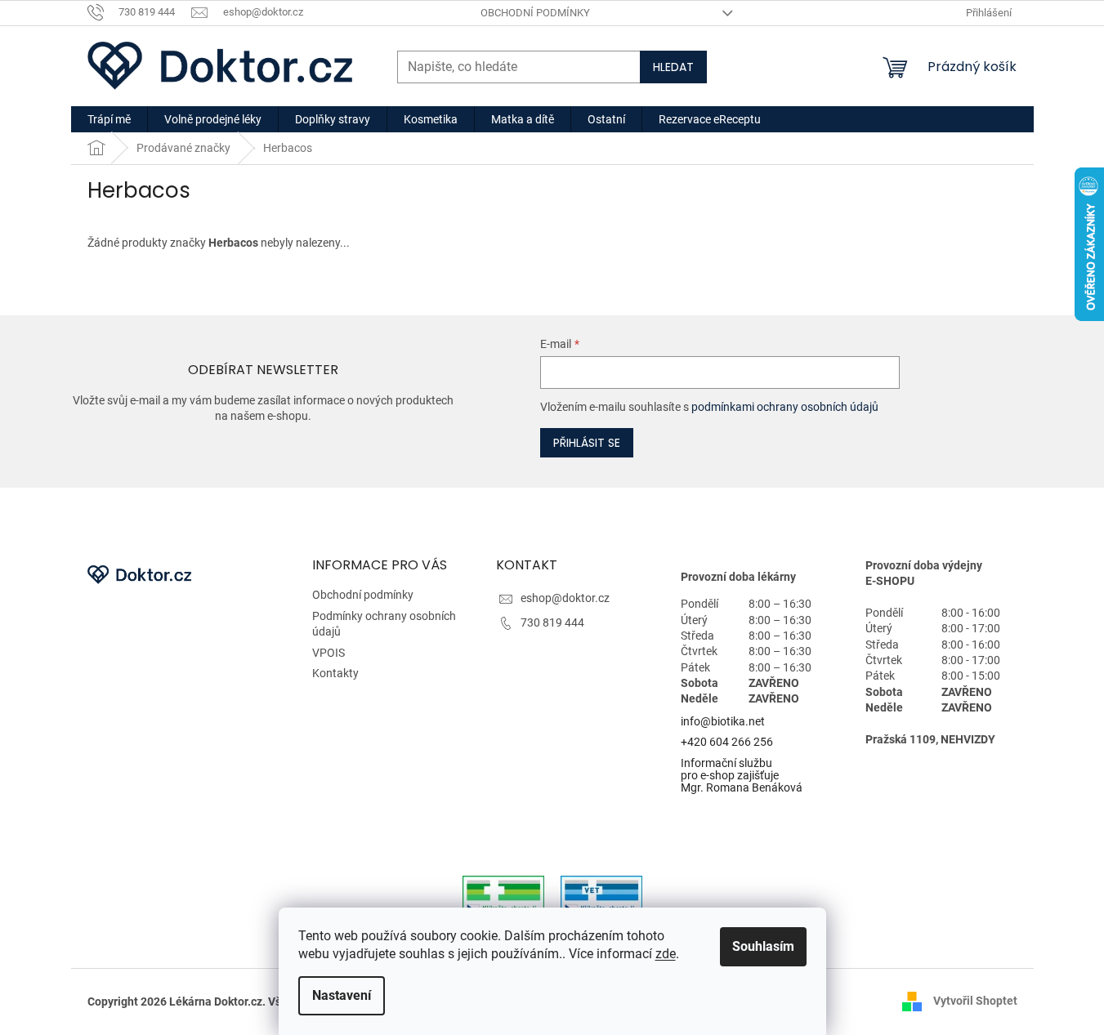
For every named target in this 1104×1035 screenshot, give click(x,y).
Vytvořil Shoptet (975, 1000)
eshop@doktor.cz (565, 597)
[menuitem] (109, 119)
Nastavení (341, 995)
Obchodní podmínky (535, 13)
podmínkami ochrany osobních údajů (784, 406)
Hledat (673, 67)
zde (665, 953)
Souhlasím (763, 946)
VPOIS (328, 652)
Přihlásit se (586, 443)
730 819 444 (552, 622)
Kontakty (335, 673)
